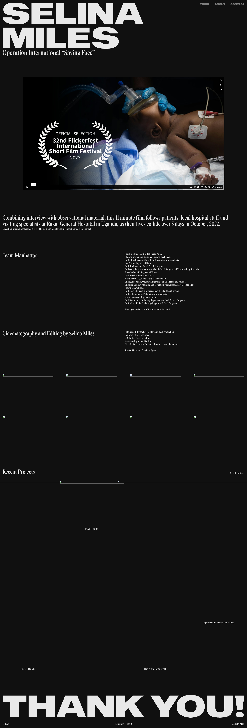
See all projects (237, 473)
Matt (242, 724)
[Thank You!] (123, 706)
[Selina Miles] (73, 26)
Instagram (119, 724)
